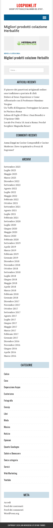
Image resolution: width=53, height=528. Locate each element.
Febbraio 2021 (11, 217)
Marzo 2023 (10, 177)
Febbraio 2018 (11, 294)
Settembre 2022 (12, 184)
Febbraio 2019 (11, 254)
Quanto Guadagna (11, 447)
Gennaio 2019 (11, 257)
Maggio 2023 (10, 174)
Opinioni (7, 440)
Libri (6, 413)
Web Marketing (10, 473)
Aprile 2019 (10, 246)
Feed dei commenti (13, 509)
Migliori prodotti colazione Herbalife (26, 57)
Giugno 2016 (10, 348)
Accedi (7, 502)
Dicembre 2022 (11, 181)
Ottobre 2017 (11, 308)
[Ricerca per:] (26, 69)
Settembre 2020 (12, 221)
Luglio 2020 (10, 224)
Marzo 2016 (10, 355)
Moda (6, 420)
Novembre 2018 (12, 264)
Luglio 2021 (10, 214)
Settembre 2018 (12, 272)
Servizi (7, 466)
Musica (7, 427)
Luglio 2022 (10, 192)
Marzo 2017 (10, 330)
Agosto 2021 (10, 210)
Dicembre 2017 (11, 301)
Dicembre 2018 (11, 261)
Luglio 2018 (10, 275)
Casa (6, 380)
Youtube (7, 480)
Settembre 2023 (12, 166)
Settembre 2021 (12, 206)
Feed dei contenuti (13, 506)
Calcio (6, 374)
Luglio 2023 (10, 170)
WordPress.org (11, 513)
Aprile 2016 (10, 352)
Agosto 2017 (10, 315)
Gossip (7, 407)
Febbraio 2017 (11, 334)
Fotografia (8, 400)
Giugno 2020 (10, 228)
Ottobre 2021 (11, 203)
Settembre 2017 (12, 312)
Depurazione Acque (12, 387)
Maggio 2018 (10, 283)
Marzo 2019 (10, 250)
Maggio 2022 (10, 195)
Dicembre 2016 (11, 341)
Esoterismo (9, 394)
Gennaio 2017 (11, 337)
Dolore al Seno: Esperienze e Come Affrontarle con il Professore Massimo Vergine (23, 100)
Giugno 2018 (10, 279)
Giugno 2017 (10, 323)
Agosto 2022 (10, 188)
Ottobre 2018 (11, 268)
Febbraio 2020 (11, 239)
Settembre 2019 (12, 243)
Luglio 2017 (10, 319)
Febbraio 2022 (11, 199)
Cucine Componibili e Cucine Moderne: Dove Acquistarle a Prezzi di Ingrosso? (26, 146)
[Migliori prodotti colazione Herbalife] (26, 48)
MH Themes (41, 525)
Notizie (7, 433)
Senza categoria (12, 53)
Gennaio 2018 (11, 297)
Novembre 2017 (12, 304)
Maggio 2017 (10, 326)
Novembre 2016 (12, 345)
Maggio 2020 (10, 232)
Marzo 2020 (10, 235)
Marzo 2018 (10, 290)
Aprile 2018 (10, 286)
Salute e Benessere (12, 453)
